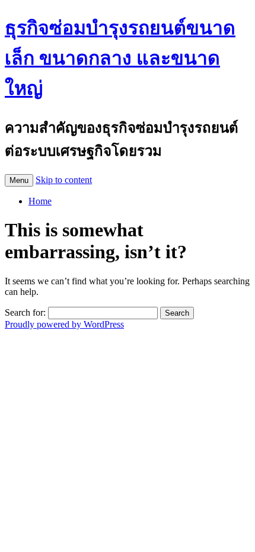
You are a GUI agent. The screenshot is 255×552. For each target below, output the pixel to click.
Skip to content (64, 180)
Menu (18, 180)
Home (40, 201)
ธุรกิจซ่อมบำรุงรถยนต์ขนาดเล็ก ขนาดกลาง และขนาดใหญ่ (120, 58)
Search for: (25, 312)
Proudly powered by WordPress (64, 324)
